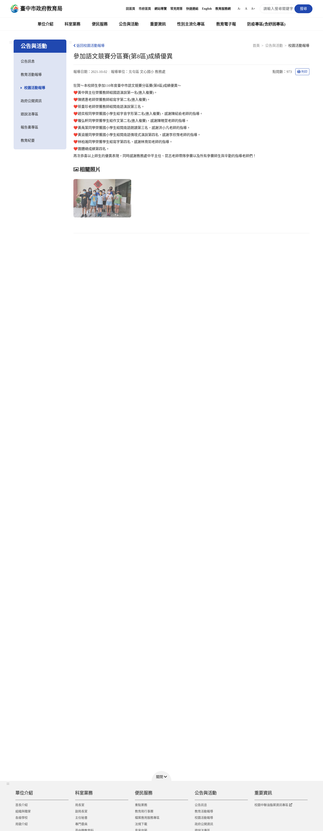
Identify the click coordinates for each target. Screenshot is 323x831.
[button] (161, 776)
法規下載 (141, 824)
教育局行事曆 (144, 811)
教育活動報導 (31, 74)
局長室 (79, 805)
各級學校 (21, 817)
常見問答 (176, 8)
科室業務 (72, 24)
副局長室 (81, 811)
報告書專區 (29, 127)
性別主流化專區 (191, 24)
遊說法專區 (29, 114)
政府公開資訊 (31, 101)
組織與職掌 (23, 811)
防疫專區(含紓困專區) (266, 24)
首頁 (256, 45)
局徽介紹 (21, 824)
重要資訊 (158, 24)
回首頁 (130, 8)
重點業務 (141, 805)
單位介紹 (45, 24)
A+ (253, 8)
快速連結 (192, 8)
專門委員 (81, 824)
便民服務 (100, 24)
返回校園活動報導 (90, 45)
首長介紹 (21, 805)
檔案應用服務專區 (147, 817)
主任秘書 (81, 817)
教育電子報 (226, 24)
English (207, 8)
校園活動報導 (34, 88)
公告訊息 (28, 61)
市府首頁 (145, 8)
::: (10, 42)
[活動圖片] (102, 198)
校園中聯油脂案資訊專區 (271, 805)
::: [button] (8, 783)
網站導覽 (160, 8)
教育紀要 (28, 140)
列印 (304, 71)
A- (239, 8)
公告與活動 (129, 24)
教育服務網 (223, 8)
